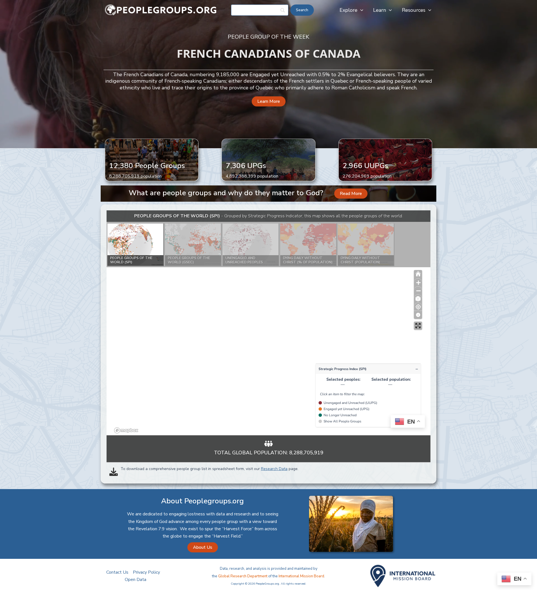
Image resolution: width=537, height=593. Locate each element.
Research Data (274, 468)
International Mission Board (301, 576)
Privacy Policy (146, 572)
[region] (268, 322)
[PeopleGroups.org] (161, 10)
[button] (360, 10)
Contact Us (117, 572)
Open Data (135, 579)
